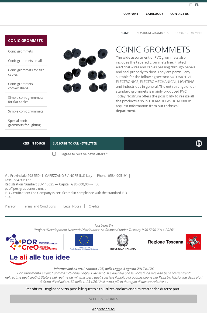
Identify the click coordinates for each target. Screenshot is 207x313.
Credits (94, 206)
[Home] (38, 14)
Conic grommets (20, 51)
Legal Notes (72, 206)
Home (124, 33)
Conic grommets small (25, 60)
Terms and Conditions (39, 206)
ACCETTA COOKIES (103, 298)
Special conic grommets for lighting (24, 122)
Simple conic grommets (25, 111)
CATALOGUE (154, 14)
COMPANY (131, 14)
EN (197, 4)
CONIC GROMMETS (25, 40)
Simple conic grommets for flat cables (25, 99)
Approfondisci (103, 309)
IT (190, 4)
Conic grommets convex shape (20, 86)
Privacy (10, 206)
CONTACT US (179, 14)
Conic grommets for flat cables (26, 72)
